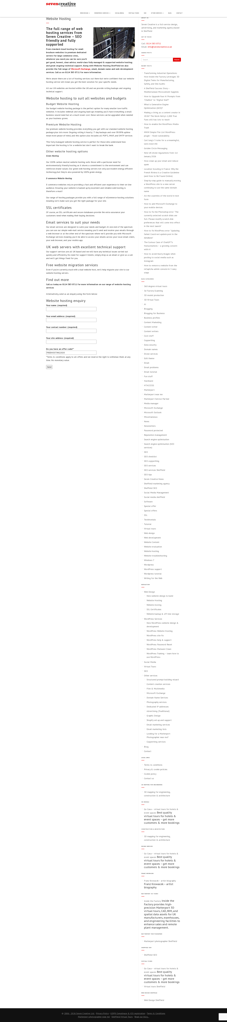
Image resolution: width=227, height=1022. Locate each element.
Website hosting (151, 551)
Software (148, 501)
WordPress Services (101, 13)
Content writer (150, 326)
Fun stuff (148, 376)
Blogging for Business (154, 313)
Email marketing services (158, 724)
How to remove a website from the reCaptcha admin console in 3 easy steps (160, 269)
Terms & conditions (153, 764)
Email (146, 362)
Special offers (150, 510)
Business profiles (152, 317)
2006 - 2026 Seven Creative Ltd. (79, 1013)
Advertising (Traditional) (158, 711)
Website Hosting (154, 600)
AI (145, 304)
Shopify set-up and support (159, 720)
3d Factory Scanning (153, 290)
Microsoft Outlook (152, 412)
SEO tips (148, 474)
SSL (145, 515)
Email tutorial (150, 371)
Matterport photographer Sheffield (160, 941)
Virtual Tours (134, 13)
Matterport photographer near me (94, 1016)
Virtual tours (150, 528)
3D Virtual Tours (151, 299)
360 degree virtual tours (155, 286)
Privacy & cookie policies (155, 769)
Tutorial (147, 524)
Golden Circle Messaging (155, 148)
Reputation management (155, 435)
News (146, 421)
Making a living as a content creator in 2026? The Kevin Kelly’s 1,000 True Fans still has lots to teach (162, 116)
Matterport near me (153, 394)
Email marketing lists (156, 729)
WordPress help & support (159, 640)
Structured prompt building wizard (163, 679)
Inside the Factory (152, 901)
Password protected (153, 430)
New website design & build (160, 595)
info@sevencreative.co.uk (160, 46)
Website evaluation (153, 546)
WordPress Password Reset (159, 644)
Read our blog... (141, 1016)
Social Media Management (156, 492)
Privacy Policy (102, 1013)
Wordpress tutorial (153, 573)
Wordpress (149, 564)
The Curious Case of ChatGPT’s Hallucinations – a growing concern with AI (160, 246)
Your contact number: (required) (61, 327)
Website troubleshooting (155, 555)
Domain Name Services (157, 697)
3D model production (154, 295)
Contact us (149, 778)
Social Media (119, 13)
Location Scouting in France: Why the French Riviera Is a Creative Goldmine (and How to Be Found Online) (161, 172)
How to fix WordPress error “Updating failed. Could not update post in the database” (162, 234)
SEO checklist (150, 456)
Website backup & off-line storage (163, 614)
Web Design (84, 13)
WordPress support (153, 569)
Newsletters (150, 426)
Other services (156, 13)
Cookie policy (150, 773)
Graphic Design (153, 715)
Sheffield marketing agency (157, 483)
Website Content (151, 542)
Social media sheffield (154, 497)
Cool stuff (149, 335)
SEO (145, 13)
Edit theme (149, 358)
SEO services (150, 465)
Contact (179, 13)
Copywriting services (156, 741)
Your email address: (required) (60, 316)
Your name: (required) (56, 305)
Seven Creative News (154, 479)
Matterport (149, 389)
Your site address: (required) (60, 338)
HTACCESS (149, 385)
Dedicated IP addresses (158, 706)
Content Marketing (152, 322)
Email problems (151, 367)
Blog (170, 13)
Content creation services (158, 684)
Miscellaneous (150, 417)
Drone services (151, 353)
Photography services (157, 702)
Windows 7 (149, 560)
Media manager (151, 403)
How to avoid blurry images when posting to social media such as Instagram (159, 257)
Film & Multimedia (155, 688)
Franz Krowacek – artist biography (160, 880)
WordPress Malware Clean (159, 649)
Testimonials (150, 519)
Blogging (148, 308)
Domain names (151, 349)
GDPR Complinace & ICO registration (127, 1013)
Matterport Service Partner (156, 399)
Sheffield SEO (150, 488)
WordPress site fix (155, 635)
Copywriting (149, 340)
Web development (152, 537)
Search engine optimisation (156, 439)
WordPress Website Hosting (160, 631)
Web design (149, 533)
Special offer (150, 506)
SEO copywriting (151, 461)
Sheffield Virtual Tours (122, 1016)
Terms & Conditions (156, 1013)
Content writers (151, 331)
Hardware (148, 380)
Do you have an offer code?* (60, 349)
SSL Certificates (154, 609)
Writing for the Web (153, 578)
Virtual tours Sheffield (154, 986)
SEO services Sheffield (154, 470)
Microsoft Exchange (80, 69)
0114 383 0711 (153, 43)
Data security (150, 344)
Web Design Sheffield (154, 1000)
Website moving (154, 604)
